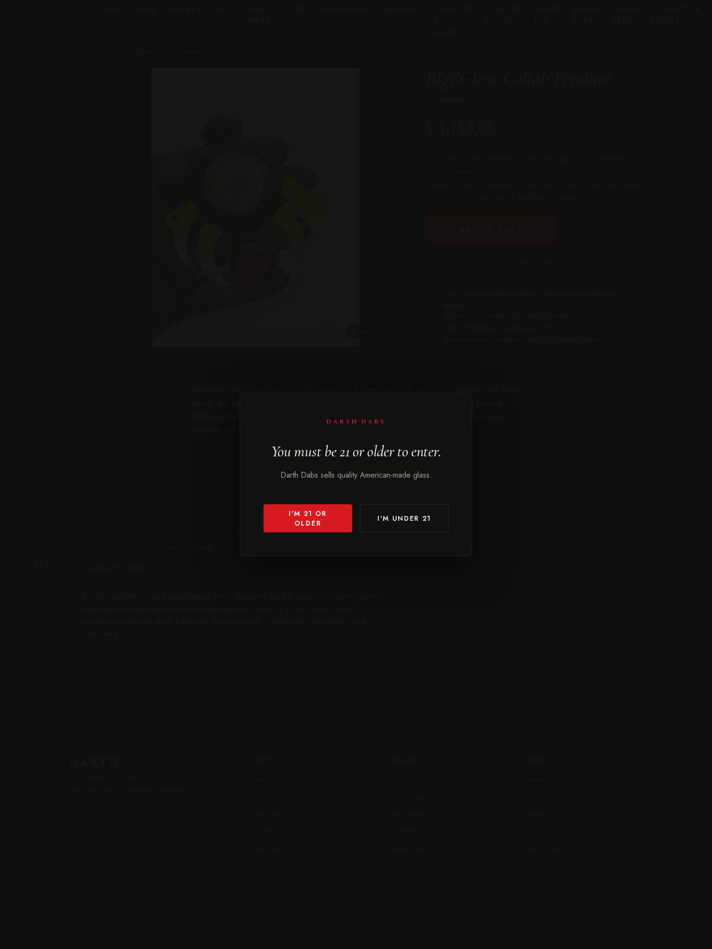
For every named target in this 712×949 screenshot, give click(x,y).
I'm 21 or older (308, 518)
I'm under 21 (404, 518)
